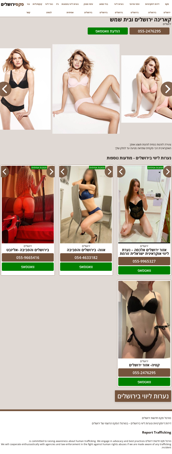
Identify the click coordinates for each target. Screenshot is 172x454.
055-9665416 (27, 257)
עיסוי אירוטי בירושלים (135, 8)
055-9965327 (144, 261)
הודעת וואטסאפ (107, 31)
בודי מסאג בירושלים (103, 8)
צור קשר (28, 8)
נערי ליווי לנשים (49, 8)
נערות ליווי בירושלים (118, 8)
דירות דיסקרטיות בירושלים (152, 8)
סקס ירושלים (167, 8)
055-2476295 (149, 31)
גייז (57, 4)
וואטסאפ (144, 270)
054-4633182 (86, 257)
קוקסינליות (37, 4)
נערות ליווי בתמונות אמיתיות (70, 8)
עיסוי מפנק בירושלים (88, 8)
